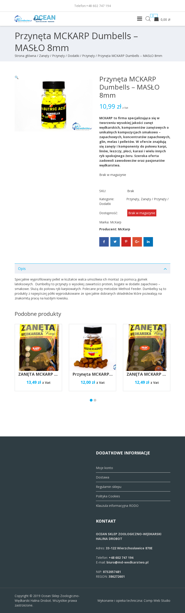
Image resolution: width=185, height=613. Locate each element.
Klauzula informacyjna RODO (117, 505)
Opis (22, 268)
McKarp (115, 222)
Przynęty (88, 56)
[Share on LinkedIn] (148, 242)
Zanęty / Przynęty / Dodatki (59, 56)
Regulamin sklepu (108, 487)
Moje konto (104, 468)
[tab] (92, 268)
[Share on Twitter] (115, 242)
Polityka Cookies (108, 496)
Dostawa (102, 477)
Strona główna (25, 56)
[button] (16, 77)
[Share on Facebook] (104, 242)
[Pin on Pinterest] (126, 242)
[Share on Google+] (137, 242)
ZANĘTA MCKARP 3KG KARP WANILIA (55, 374)
